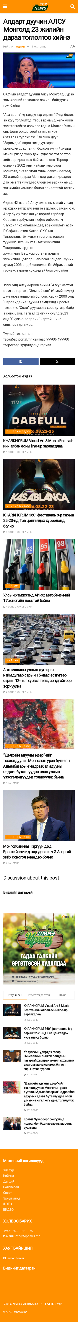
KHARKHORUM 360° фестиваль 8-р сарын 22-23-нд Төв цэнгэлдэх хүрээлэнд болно (38, 520)
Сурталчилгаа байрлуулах (20, 1303)
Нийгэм (12, 586)
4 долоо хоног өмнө (19, 607)
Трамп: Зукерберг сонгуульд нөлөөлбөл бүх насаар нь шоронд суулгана (48, 1123)
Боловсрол (11, 1187)
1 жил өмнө (39, 46)
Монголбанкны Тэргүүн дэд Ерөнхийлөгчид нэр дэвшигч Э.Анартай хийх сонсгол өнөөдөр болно (37, 851)
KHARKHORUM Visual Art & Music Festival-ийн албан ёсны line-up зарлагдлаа (46, 1010)
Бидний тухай (53, 1303)
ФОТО (7, 1204)
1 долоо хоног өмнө (19, 452)
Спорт (7, 1192)
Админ (20, 46)
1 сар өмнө (12, 783)
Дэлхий (8, 1181)
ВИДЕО (8, 1209)
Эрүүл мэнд (11, 1198)
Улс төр (8, 1170)
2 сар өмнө (12, 863)
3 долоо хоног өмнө (19, 532)
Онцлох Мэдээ (18, 431)
